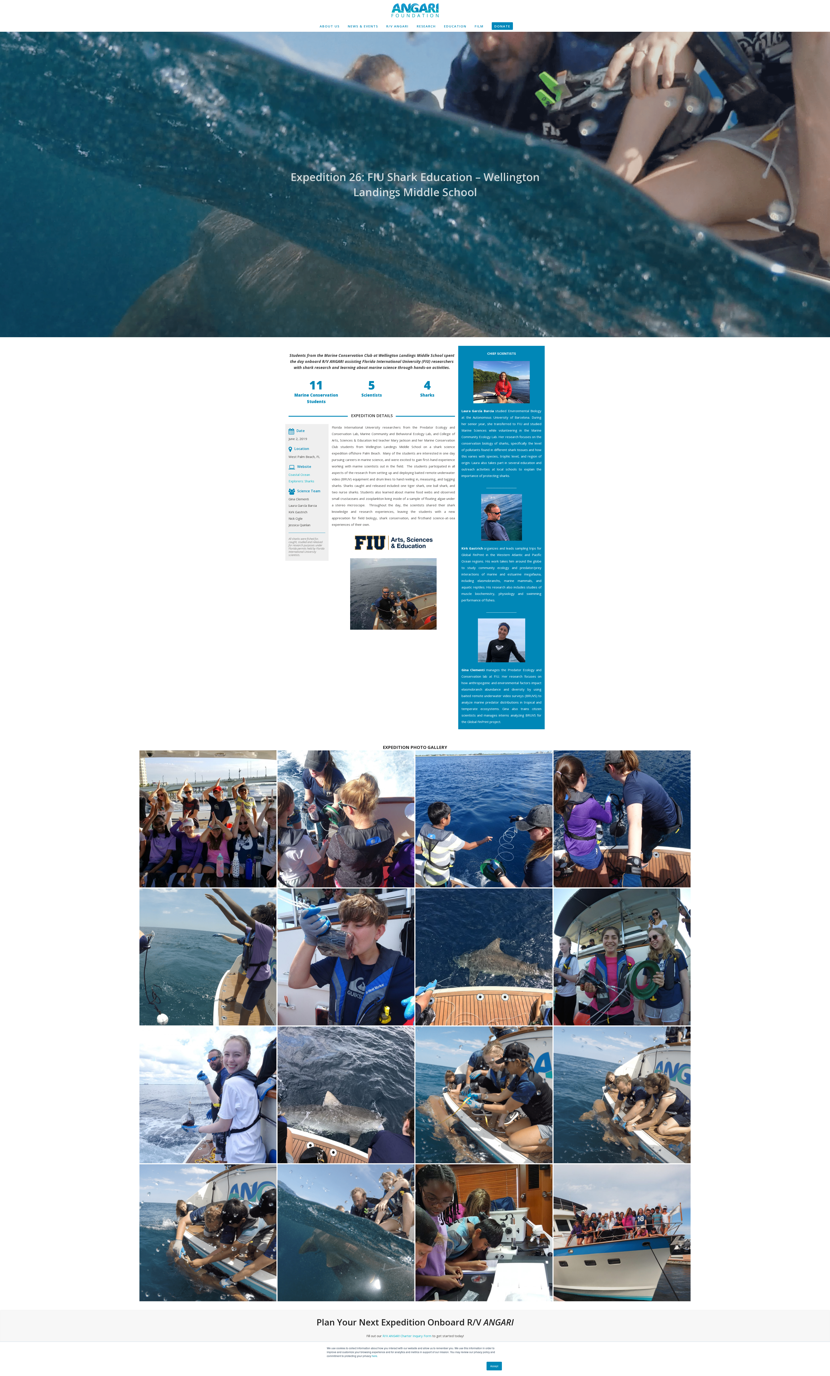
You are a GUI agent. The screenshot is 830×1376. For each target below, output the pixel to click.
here (374, 1356)
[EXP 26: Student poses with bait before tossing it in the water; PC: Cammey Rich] (207, 1094)
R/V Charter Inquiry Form (407, 1336)
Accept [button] (494, 1366)
